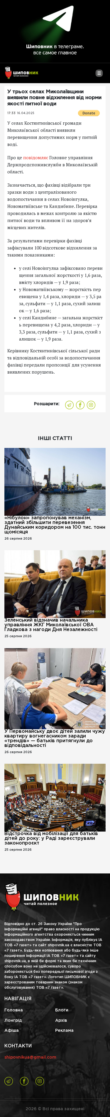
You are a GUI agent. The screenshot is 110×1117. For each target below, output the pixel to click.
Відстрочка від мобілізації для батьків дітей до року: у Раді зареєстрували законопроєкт (51, 838)
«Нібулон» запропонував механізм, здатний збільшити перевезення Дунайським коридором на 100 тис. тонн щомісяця (54, 525)
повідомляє (35, 157)
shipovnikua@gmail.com (30, 1057)
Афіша (11, 1030)
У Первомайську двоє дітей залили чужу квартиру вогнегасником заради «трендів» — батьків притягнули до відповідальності (54, 738)
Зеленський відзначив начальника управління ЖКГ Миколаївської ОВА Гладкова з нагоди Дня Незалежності (50, 625)
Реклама (64, 1030)
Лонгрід (13, 1020)
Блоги (61, 1010)
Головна (13, 1010)
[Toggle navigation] (99, 75)
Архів (61, 1020)
